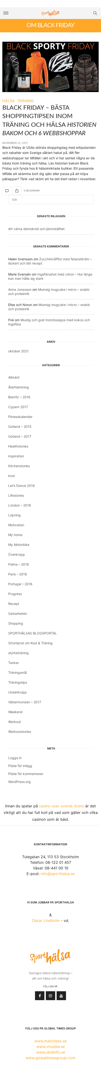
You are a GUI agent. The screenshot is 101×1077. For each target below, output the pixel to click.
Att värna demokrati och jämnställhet (36, 229)
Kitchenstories (19, 466)
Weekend (15, 712)
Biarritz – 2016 (19, 397)
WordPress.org (19, 782)
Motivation (16, 525)
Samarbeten (17, 613)
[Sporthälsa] (50, 13)
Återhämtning (18, 387)
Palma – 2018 (18, 564)
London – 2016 (19, 505)
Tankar (13, 663)
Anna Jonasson (19, 289)
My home (15, 535)
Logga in (15, 758)
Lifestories (16, 495)
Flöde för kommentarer (25, 774)
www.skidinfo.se (50, 1052)
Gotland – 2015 (19, 427)
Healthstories (18, 446)
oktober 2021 (18, 351)
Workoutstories (19, 732)
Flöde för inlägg (20, 766)
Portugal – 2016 (20, 584)
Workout (14, 722)
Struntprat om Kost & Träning (30, 643)
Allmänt (13, 377)
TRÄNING (25, 100)
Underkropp (17, 692)
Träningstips (17, 682)
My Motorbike (18, 545)
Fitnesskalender (20, 417)
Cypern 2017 (18, 407)
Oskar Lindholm (46, 920)
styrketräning (18, 653)
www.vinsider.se (50, 1046)
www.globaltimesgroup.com (50, 1057)
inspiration (16, 456)
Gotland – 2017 (19, 436)
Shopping (15, 623)
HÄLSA (8, 100)
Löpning (14, 515)
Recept (13, 604)
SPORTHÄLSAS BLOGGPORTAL (32, 633)
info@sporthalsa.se (58, 873)
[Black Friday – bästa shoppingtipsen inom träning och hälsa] (50, 67)
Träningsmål (17, 673)
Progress (15, 594)
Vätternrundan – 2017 (24, 702)
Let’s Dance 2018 (21, 486)
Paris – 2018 (17, 574)
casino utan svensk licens (61, 806)
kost (11, 476)
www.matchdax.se (50, 1041)
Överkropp (16, 554)
